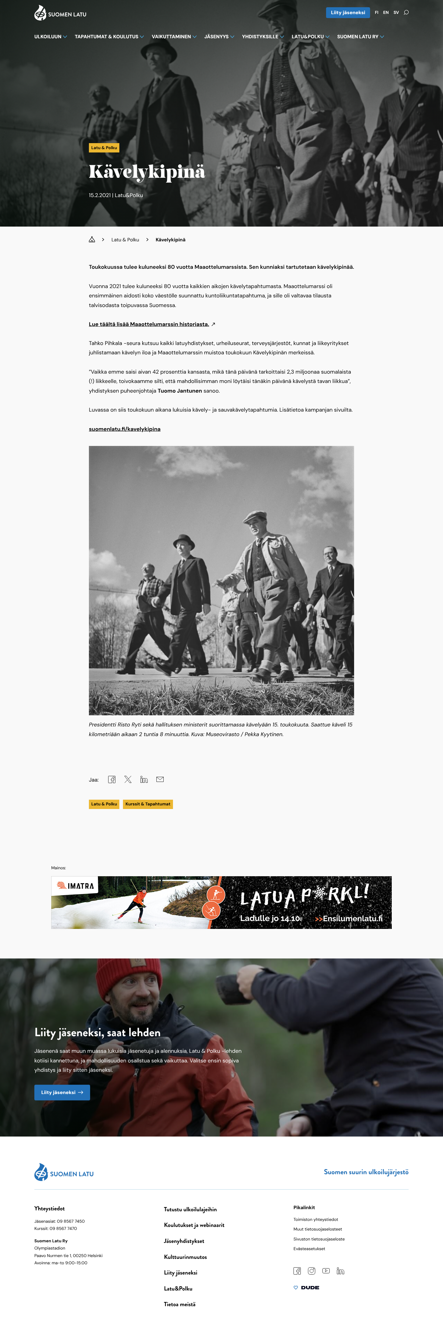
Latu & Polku (125, 240)
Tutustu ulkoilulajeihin (190, 1209)
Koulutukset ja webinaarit (194, 1225)
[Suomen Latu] (60, 18)
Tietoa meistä (180, 1304)
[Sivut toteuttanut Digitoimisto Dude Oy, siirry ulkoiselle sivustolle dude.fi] (306, 1289)
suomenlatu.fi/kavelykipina (125, 429)
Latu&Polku (178, 1288)
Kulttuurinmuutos (185, 1257)
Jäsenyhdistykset (184, 1241)
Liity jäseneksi (348, 12)
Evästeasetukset (309, 1249)
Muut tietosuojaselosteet (318, 1229)
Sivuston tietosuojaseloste (319, 1239)
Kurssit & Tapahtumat (147, 804)
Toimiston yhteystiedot (316, 1219)
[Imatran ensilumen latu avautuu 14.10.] (221, 927)
